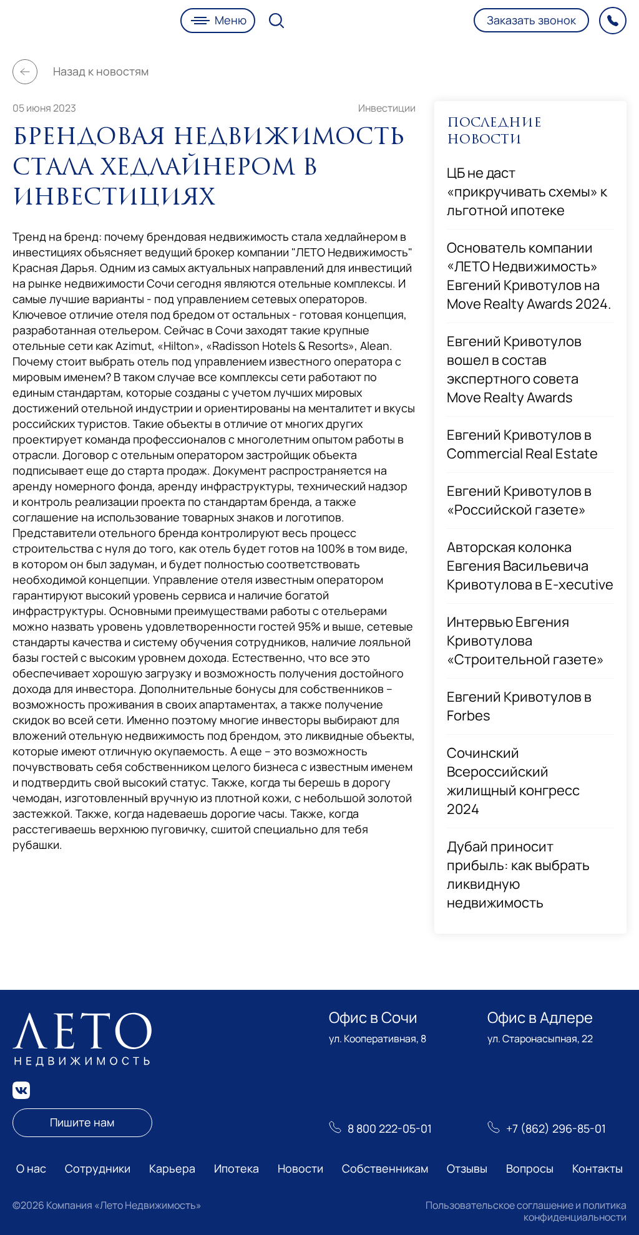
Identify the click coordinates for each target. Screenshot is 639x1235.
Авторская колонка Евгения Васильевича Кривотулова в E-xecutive (530, 566)
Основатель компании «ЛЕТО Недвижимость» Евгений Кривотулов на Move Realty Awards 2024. (529, 275)
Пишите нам (82, 1122)
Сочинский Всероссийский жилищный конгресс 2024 (513, 780)
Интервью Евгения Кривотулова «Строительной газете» (525, 641)
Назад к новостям (101, 71)
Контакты (597, 1168)
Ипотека (236, 1168)
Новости (300, 1168)
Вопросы (530, 1168)
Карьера (172, 1168)
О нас (31, 1168)
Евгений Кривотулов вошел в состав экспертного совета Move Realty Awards (514, 369)
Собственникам (385, 1168)
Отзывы (467, 1168)
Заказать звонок (531, 19)
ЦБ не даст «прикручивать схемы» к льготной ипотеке (527, 191)
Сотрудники (97, 1168)
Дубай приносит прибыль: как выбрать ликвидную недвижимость (518, 874)
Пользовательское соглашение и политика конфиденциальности (526, 1210)
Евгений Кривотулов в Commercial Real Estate (522, 444)
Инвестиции (387, 108)
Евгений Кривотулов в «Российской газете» (519, 500)
